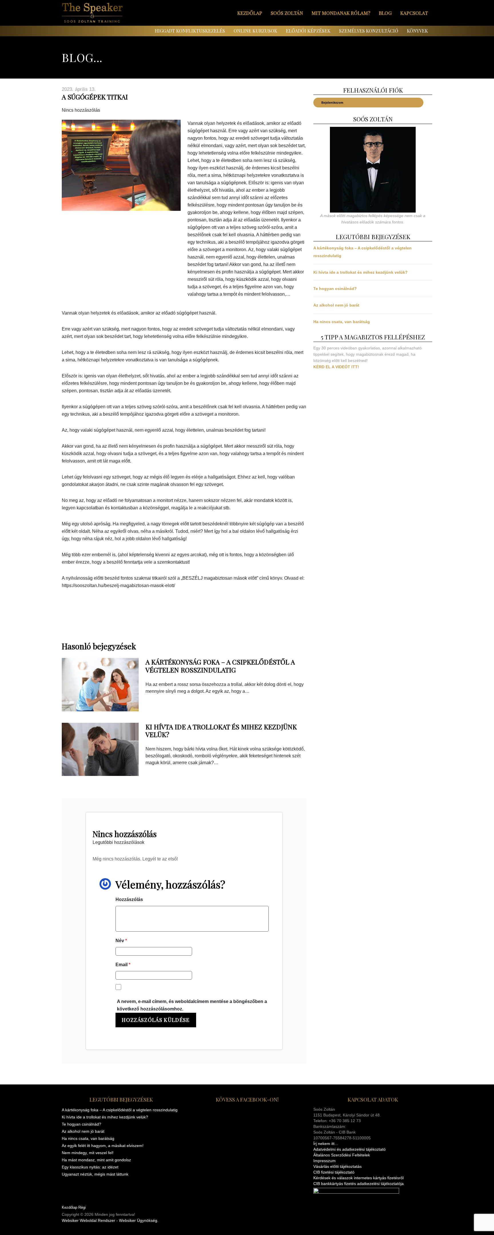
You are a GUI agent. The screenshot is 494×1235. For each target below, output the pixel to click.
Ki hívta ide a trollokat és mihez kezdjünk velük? (221, 730)
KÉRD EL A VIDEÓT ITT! (336, 367)
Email (122, 964)
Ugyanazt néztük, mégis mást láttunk (95, 1174)
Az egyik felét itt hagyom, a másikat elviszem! (103, 1145)
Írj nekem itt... (325, 1143)
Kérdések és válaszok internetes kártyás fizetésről (358, 1178)
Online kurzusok (255, 31)
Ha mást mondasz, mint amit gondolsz (96, 1160)
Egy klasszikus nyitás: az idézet (90, 1167)
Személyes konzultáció (368, 31)
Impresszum (324, 1160)
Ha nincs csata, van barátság (341, 321)
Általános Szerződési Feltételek (341, 1155)
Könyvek (417, 31)
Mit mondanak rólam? (341, 13)
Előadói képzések (308, 31)
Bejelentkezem (332, 102)
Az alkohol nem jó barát (336, 305)
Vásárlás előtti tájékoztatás (337, 1166)
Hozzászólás (129, 899)
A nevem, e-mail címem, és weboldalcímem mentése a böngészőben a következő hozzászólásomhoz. (192, 1005)
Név (121, 940)
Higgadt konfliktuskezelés (190, 31)
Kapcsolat (414, 13)
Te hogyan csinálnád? (335, 288)
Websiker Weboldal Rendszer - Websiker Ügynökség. (110, 1220)
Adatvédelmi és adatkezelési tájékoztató (349, 1149)
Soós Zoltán (287, 13)
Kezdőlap (249, 13)
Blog (385, 13)
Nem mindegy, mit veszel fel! (87, 1152)
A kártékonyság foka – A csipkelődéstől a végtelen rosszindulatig (220, 665)
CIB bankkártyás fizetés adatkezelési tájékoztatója (358, 1183)
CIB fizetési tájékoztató (333, 1172)
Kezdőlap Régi (74, 1207)
